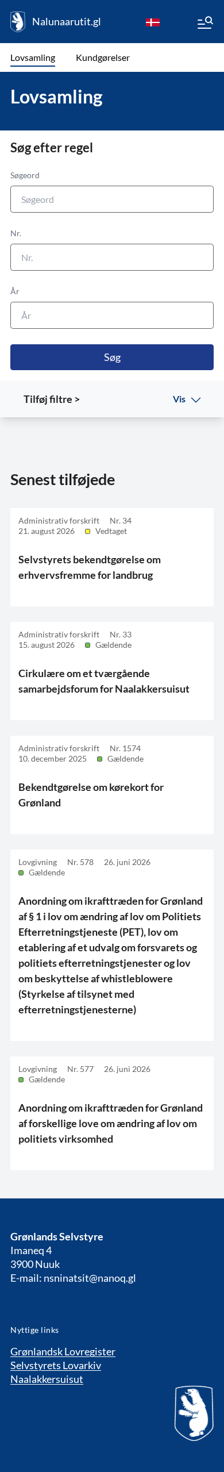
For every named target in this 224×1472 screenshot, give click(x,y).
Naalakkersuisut (46, 1379)
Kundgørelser (103, 57)
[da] (153, 21)
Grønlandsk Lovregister (62, 1351)
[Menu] (204, 24)
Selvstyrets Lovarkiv (55, 1365)
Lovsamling (32, 57)
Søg (112, 357)
